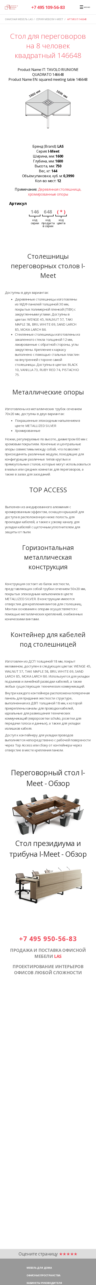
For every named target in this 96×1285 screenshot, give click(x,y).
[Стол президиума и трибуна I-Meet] (48, 906)
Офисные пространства (44, 1275)
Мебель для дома (39, 1267)
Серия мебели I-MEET (49, 19)
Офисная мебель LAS (19, 19)
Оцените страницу (48, 1254)
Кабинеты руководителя (44, 1283)
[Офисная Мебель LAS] (11, 7)
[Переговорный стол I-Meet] (48, 835)
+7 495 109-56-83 (48, 7)
